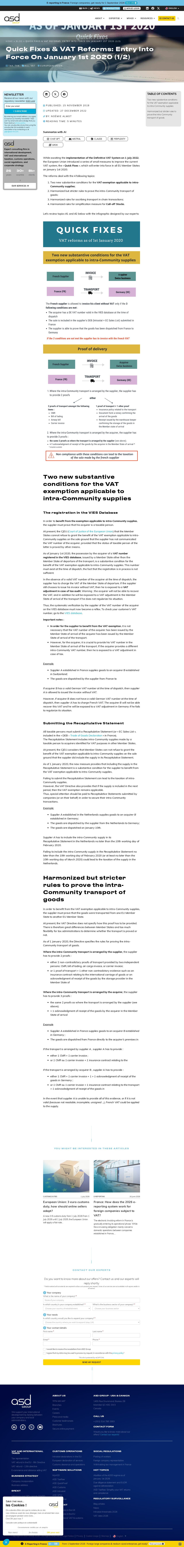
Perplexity (119, 139)
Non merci (13, 1532)
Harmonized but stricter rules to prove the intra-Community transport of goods (161, 114)
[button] (6, 1542)
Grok (55, 145)
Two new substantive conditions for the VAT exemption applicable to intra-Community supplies (162, 102)
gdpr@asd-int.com (11, 131)
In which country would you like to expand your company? (69, 1318)
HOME (9, 41)
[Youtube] (40, 1427)
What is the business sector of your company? (114, 1304)
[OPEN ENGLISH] (178, 8)
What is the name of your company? (60, 1296)
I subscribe (20, 111)
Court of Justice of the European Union (90, 531)
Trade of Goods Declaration (86, 735)
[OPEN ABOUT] (104, 18)
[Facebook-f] (22, 1427)
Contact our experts (109, 1434)
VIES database (73, 613)
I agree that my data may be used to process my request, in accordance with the (85, 1353)
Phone (96, 1339)
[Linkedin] (147, 8)
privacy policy (20, 123)
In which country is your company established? (64, 1304)
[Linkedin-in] (14, 1427)
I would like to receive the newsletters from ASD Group (68, 1349)
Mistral (76, 139)
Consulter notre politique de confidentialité (21, 1523)
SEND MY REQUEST (91, 1362)
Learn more (116, 3)
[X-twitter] (158, 8)
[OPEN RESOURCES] (154, 18)
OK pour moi (53, 1532)
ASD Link (30, 101)
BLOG (19, 41)
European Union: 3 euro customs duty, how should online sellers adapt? (66, 1206)
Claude (98, 139)
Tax (10, 66)
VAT (33, 66)
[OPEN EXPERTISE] (121, 18)
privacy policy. (118, 1353)
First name (48, 1331)
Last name (98, 1331)
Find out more (156, 1544)
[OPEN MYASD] (135, 18)
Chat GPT (55, 139)
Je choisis (33, 1532)
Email (46, 1339)
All (27, 66)
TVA (17, 66)
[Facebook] (152, 8)
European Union (51, 66)
